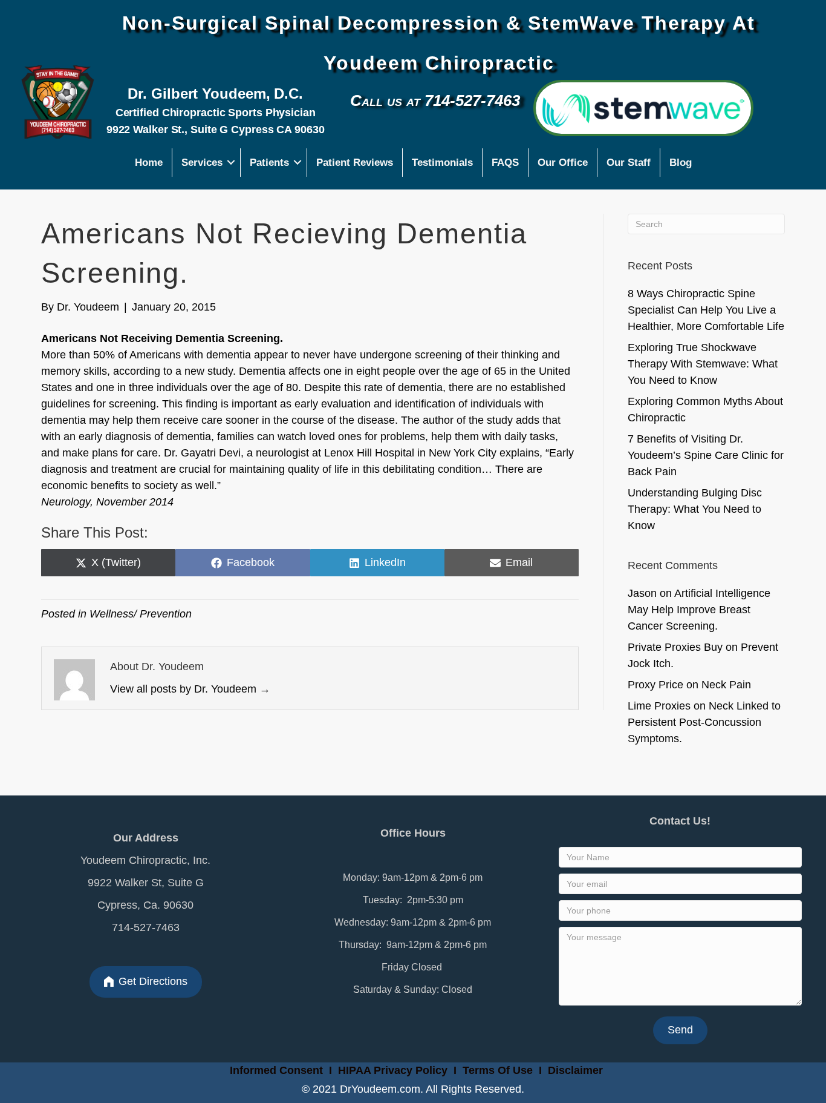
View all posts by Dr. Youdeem (190, 689)
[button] (231, 162)
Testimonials (442, 162)
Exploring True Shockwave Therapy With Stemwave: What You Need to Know (703, 363)
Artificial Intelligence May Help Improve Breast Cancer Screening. (699, 609)
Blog (680, 162)
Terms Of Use (499, 1070)
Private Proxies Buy (675, 647)
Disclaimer (575, 1070)
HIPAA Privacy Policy (392, 1070)
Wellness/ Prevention (140, 614)
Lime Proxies (659, 706)
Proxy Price (655, 685)
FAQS (505, 162)
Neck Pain (726, 685)
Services (202, 162)
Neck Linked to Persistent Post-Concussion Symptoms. (704, 722)
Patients (269, 162)
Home (149, 162)
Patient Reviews (354, 162)
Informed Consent (275, 1070)
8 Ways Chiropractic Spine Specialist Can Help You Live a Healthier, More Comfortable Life (706, 310)
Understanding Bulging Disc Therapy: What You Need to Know (695, 509)
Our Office (563, 162)
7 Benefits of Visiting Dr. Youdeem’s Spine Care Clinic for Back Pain (706, 455)
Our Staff (628, 162)
